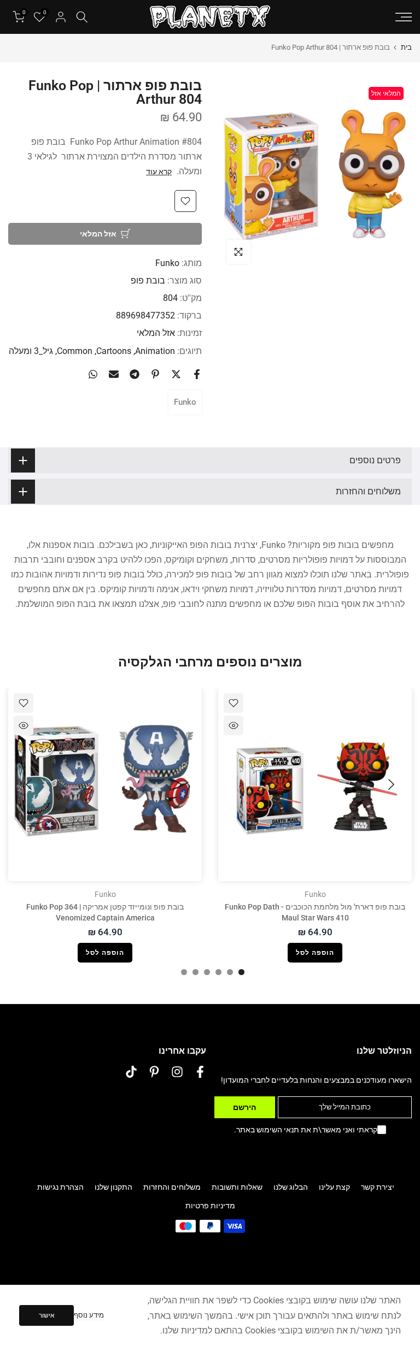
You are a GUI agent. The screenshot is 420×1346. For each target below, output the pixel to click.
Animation (155, 351)
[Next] (30, 784)
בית (406, 47)
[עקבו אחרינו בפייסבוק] (200, 1072)
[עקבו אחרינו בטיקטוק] (131, 1072)
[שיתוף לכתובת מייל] (114, 374)
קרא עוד (159, 171)
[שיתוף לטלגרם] (134, 374)
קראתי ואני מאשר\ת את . (305, 1129)
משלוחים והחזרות (172, 1187)
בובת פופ (148, 280)
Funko (167, 263)
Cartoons (113, 351)
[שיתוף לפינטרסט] (155, 374)
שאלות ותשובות (237, 1187)
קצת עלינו (334, 1187)
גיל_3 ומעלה (31, 351)
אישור (47, 1315)
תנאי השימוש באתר (267, 1129)
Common (74, 351)
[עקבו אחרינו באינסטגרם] (177, 1072)
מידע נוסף (89, 1315)
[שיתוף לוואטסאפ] (93, 374)
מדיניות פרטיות (210, 1205)
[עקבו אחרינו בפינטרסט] (154, 1072)
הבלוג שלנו (290, 1187)
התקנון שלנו (113, 1187)
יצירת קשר (377, 1187)
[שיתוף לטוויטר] (176, 374)
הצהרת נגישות (60, 1187)
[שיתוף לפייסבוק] (197, 374)
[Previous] (390, 784)
